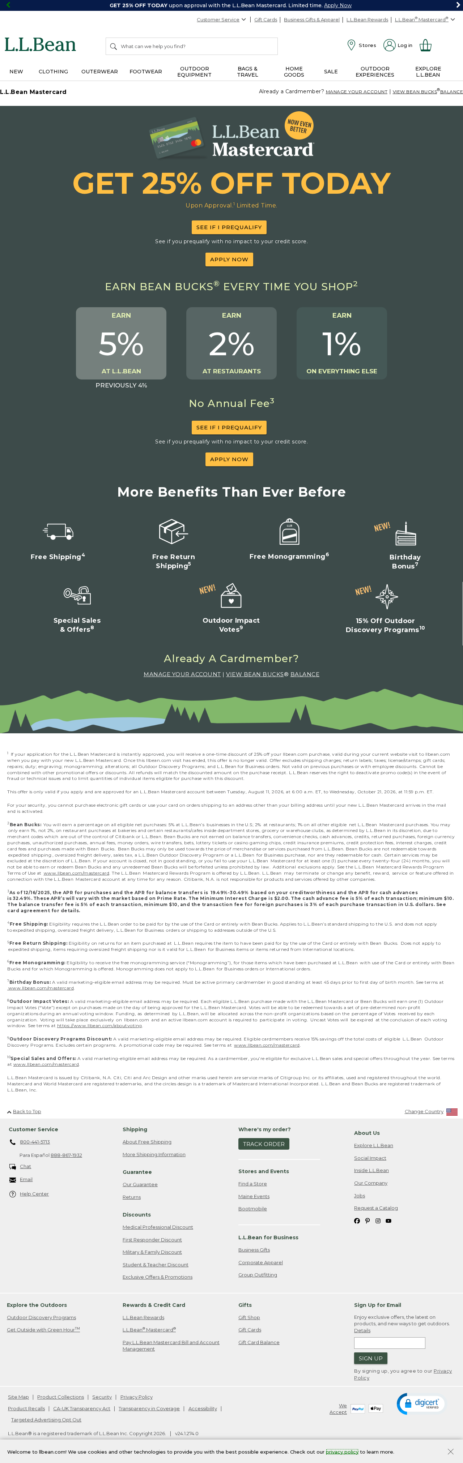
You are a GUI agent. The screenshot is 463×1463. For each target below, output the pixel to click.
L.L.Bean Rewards (367, 19)
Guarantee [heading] (137, 1172)
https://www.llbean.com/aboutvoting (99, 1025)
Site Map (18, 1397)
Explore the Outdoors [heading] (37, 1305)
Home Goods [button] (294, 71)
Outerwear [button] (99, 71)
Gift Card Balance (259, 1342)
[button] (422, 1403)
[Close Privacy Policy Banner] (451, 1452)
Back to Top (27, 1111)
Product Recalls (26, 1408)
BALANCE (305, 674)
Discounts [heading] (137, 1214)
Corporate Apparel (260, 1262)
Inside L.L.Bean (371, 1170)
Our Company (370, 1183)
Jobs (359, 1195)
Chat (25, 1166)
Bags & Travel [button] (247, 71)
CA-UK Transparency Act (81, 1408)
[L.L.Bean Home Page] (42, 45)
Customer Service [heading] (33, 1129)
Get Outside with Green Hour (43, 1329)
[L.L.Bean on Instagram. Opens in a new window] (378, 1220)
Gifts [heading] (245, 1305)
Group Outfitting (257, 1275)
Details (362, 1330)
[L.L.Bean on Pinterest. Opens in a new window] (367, 1220)
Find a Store (252, 1184)
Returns (132, 1197)
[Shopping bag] (429, 45)
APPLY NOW (229, 259)
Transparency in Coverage (149, 1408)
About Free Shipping (147, 1142)
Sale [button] (331, 71)
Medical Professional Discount (158, 1227)
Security (102, 1397)
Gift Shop (249, 1317)
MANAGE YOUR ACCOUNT (357, 91)
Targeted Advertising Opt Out (46, 1420)
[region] (231, 5)
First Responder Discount (152, 1240)
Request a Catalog (376, 1208)
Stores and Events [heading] (263, 1171)
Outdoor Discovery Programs (41, 1317)
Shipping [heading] (135, 1129)
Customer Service (218, 19)
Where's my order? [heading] (264, 1129)
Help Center (34, 1194)
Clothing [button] (53, 71)
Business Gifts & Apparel (312, 19)
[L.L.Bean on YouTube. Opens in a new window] (388, 1220)
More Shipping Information (154, 1154)
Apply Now (338, 5)
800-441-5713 (35, 1142)
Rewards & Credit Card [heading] (154, 1305)
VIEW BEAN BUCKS (415, 91)
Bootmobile (252, 1208)
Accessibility (202, 1408)
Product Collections (60, 1397)
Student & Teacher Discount (155, 1264)
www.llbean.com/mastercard (77, 873)
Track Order (264, 1144)
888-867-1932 (66, 1155)
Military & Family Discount (152, 1252)
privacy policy (342, 1451)
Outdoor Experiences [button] (375, 71)
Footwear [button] (145, 71)
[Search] (114, 46)
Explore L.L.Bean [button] (428, 71)
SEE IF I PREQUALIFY (229, 227)
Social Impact (370, 1158)
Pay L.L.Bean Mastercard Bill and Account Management (171, 1345)
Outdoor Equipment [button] (194, 71)
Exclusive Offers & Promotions (157, 1277)
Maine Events (253, 1196)
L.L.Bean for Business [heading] (268, 1237)
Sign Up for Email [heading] (377, 1305)
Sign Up (371, 1358)
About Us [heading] (367, 1133)
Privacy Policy (136, 1397)
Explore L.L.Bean (373, 1145)
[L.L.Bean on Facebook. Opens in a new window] (357, 1220)
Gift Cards (265, 19)
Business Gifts (254, 1250)
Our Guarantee (140, 1184)
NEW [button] (16, 71)
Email (26, 1179)
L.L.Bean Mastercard (149, 1329)
